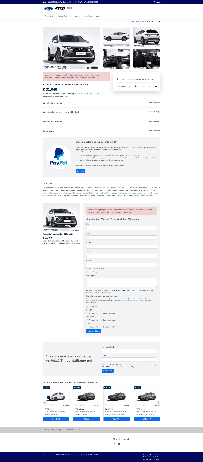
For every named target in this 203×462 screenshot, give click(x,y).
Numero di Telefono (110, 347)
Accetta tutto (93, 306)
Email (89, 242)
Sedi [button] (97, 16)
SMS (88, 323)
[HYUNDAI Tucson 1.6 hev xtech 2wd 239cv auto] (116, 37)
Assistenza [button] (88, 16)
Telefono (90, 251)
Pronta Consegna (56, 430)
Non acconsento (108, 313)
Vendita (48, 439)
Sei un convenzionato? (95, 269)
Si (90, 272)
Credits (156, 459)
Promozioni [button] (49, 16)
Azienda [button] (157, 2)
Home (132, 21)
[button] (101, 103)
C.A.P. (89, 261)
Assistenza (70, 430)
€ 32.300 (146, 419)
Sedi (78, 430)
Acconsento (93, 313)
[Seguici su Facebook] (118, 443)
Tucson (157, 21)
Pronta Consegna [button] (64, 16)
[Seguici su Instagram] (114, 443)
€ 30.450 (55, 419)
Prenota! (80, 171)
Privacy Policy (147, 455)
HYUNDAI (150, 21)
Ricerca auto (140, 21)
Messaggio (90, 276)
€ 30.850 (85, 419)
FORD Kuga (49, 409)
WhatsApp (67, 439)
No (96, 272)
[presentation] (45, 403)
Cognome (90, 233)
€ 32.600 (116, 419)
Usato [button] (77, 16)
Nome (89, 224)
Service (57, 439)
